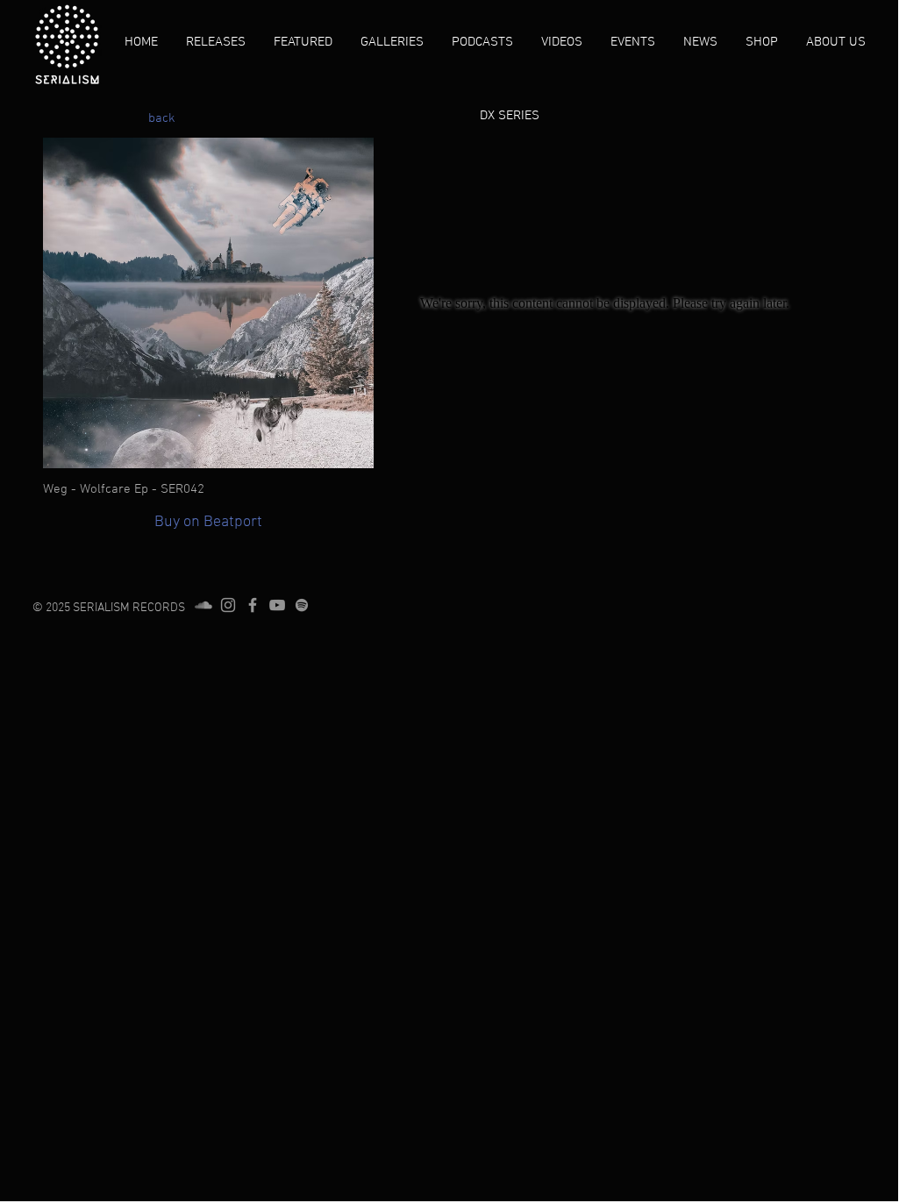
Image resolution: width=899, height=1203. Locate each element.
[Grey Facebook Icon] (252, 605)
